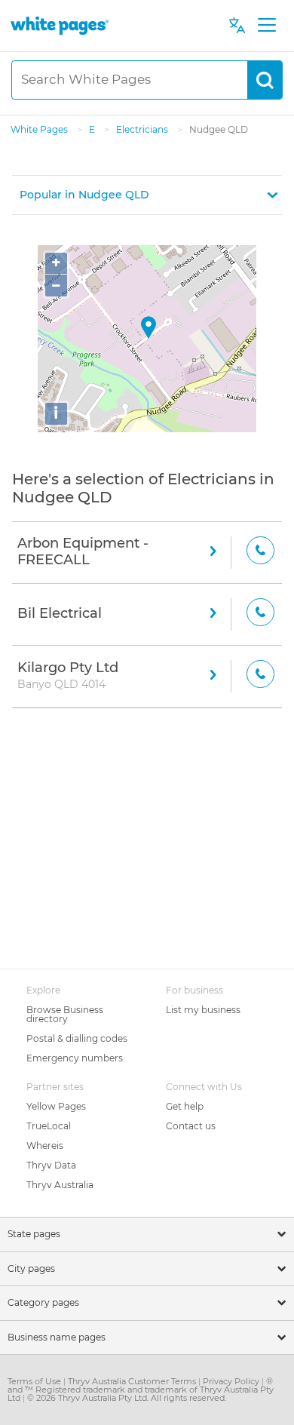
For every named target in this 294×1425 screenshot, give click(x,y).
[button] (147, 195)
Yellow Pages (56, 1106)
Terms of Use (35, 1381)
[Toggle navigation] (266, 25)
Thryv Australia (59, 1184)
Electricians (143, 129)
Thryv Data (51, 1165)
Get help (185, 1106)
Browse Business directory (64, 1014)
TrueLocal (48, 1126)
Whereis (44, 1145)
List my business (203, 1009)
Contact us (191, 1126)
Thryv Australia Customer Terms (133, 1381)
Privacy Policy (232, 1381)
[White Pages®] (60, 25)
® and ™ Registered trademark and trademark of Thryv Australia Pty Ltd (141, 1389)
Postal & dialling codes (76, 1038)
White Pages (40, 129)
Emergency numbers (74, 1058)
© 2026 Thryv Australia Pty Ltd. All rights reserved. (126, 1398)
